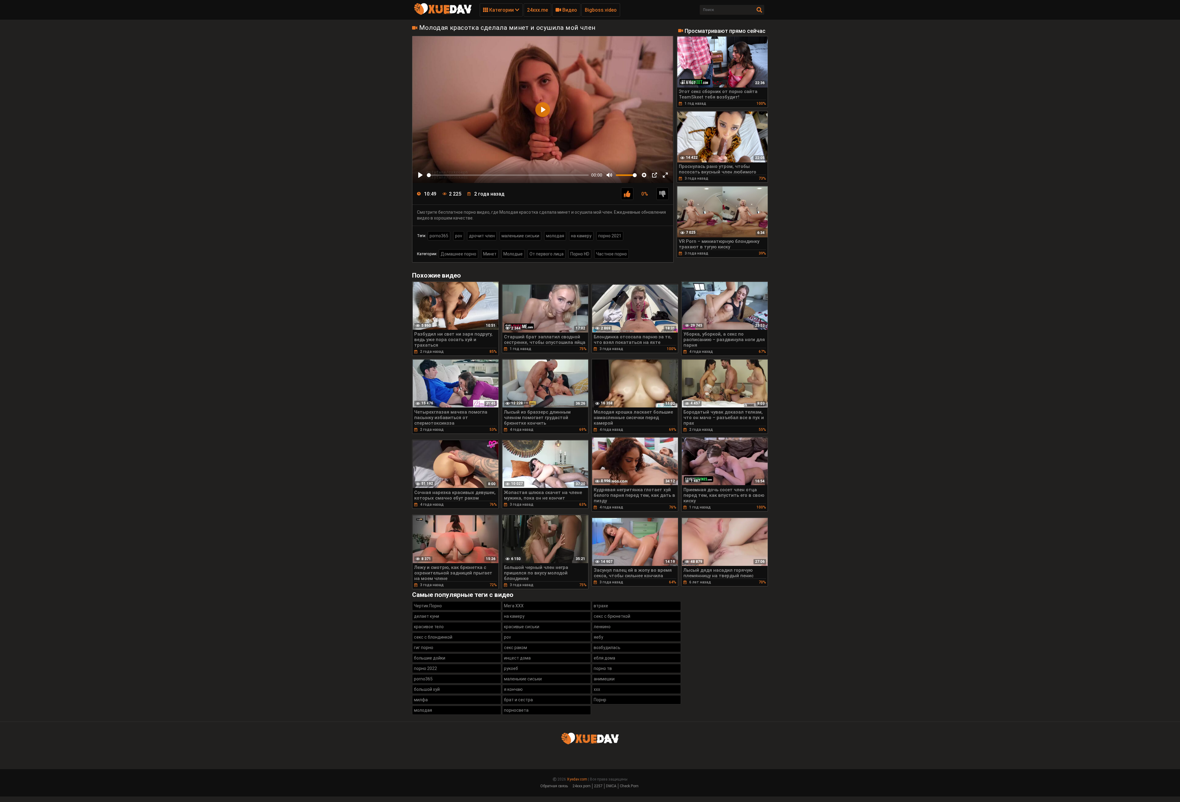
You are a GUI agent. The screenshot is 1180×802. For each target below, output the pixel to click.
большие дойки (429, 658)
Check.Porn (629, 786)
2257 (598, 786)
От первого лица (546, 253)
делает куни (426, 616)
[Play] (420, 175)
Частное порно (611, 253)
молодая (555, 235)
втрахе (601, 605)
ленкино (602, 626)
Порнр (600, 699)
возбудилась (607, 647)
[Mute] (609, 175)
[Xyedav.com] (443, 13)
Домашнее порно (458, 253)
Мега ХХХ (514, 605)
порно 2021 (609, 235)
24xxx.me (537, 10)
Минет (490, 253)
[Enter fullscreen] (665, 175)
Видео (569, 10)
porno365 (439, 235)
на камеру (581, 235)
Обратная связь (554, 786)
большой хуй (427, 689)
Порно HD (579, 253)
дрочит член (482, 235)
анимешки (604, 678)
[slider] (508, 175)
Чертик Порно (428, 605)
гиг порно (423, 647)
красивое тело (429, 626)
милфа (421, 699)
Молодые (513, 253)
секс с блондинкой (433, 637)
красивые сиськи (521, 626)
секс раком (515, 647)
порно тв (603, 668)
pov (458, 235)
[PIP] (654, 175)
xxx (597, 689)
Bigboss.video (601, 10)
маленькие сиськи (520, 235)
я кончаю (513, 689)
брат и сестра (518, 699)
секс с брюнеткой (612, 616)
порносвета (516, 710)
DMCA (611, 786)
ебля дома (604, 658)
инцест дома (517, 658)
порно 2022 (425, 668)
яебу (598, 637)
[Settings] (644, 175)
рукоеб (511, 668)
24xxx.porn (581, 786)
